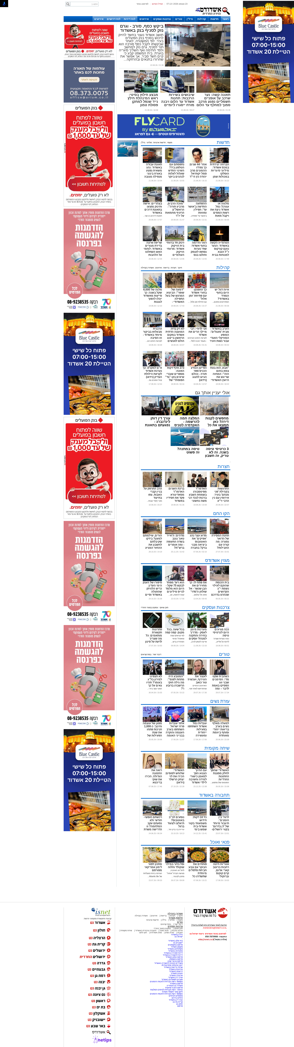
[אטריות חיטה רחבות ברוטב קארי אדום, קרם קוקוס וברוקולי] (219, 862)
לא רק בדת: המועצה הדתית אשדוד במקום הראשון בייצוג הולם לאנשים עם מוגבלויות (175, 336)
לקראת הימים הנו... (154, 341)
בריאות (166, 268)
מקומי (169, 142)
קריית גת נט (178, 1002)
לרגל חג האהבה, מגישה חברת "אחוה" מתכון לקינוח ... (175, 873)
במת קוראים (146, 654)
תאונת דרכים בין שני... (152, 216)
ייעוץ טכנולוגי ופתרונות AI (172, 965)
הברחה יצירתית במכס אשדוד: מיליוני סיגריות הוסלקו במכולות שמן (219, 170)
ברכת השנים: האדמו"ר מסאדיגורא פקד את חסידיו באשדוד (175, 494)
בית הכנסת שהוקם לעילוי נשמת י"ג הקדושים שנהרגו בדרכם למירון (220, 590)
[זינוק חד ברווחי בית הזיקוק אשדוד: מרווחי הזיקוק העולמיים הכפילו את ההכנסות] (174, 240)
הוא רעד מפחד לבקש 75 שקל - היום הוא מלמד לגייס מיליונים (175, 587)
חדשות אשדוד (176, 918)
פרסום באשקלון (176, 959)
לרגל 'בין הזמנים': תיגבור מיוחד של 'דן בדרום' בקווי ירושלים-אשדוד (220, 825)
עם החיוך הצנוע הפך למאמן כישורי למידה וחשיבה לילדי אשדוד (198, 776)
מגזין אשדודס (217, 560)
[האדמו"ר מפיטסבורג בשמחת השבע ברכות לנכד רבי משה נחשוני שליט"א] (197, 486)
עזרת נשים (220, 701)
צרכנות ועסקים (162, 19)
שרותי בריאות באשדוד (173, 967)
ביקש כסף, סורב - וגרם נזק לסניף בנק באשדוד (142, 28)
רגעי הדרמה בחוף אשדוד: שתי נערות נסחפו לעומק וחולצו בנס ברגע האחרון (199, 250)
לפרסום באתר (142, 4)
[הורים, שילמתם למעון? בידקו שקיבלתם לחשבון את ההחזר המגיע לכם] (152, 533)
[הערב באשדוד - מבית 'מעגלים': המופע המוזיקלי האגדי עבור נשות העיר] (219, 326)
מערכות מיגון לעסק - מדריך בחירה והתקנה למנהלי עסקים (198, 634)
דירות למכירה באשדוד (173, 953)
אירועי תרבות (177, 930)
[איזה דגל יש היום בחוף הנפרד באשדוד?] (219, 287)
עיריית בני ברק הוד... (175, 829)
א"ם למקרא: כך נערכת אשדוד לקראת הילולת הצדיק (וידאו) (152, 372)
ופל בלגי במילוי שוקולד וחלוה (175, 866)
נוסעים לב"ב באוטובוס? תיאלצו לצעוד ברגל (176, 822)
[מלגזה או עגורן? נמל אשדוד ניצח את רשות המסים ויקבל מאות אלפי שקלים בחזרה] (219, 201)
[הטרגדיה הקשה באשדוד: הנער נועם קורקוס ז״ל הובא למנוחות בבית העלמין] (219, 240)
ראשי (226, 19)
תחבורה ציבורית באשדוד (145, 930)
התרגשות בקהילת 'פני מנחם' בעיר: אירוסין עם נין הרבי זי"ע (220, 494)
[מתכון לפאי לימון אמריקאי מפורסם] (152, 862)
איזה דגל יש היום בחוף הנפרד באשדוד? (222, 294)
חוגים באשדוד (177, 973)
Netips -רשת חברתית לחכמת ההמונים (166, 981)
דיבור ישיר (157, 654)
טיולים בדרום (177, 998)
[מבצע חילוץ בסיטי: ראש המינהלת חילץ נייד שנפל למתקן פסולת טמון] (141, 92)
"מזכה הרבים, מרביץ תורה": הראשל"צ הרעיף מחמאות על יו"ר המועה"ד (174, 211)
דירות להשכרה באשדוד (173, 955)
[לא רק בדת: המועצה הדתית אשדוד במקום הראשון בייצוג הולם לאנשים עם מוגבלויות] (174, 326)
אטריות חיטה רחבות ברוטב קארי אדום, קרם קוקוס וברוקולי (221, 870)
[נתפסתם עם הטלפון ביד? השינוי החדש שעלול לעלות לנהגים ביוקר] (174, 162)
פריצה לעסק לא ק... (198, 642)
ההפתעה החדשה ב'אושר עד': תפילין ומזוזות (197, 208)
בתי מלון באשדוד (175, 941)
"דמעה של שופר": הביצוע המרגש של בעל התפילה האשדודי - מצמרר (174, 297)
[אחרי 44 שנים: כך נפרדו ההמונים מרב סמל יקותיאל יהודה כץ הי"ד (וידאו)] (197, 162)
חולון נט (179, 1004)
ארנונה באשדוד (176, 975)
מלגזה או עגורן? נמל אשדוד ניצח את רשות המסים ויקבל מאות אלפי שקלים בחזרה (219, 212)
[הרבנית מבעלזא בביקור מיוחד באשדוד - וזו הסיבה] (152, 326)
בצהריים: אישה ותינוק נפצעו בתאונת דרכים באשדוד (152, 208)
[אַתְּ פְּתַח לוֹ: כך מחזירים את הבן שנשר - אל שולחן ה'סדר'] (197, 580)
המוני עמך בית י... (154, 688)
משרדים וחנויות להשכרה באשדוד (168, 963)
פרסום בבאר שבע (175, 961)
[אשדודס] (207, 917)
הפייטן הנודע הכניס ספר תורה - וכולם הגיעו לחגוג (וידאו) (199, 373)
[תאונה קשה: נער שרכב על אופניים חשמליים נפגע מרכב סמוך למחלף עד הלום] (213, 92)
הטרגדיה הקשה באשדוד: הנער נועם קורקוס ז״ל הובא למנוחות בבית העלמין (219, 250)
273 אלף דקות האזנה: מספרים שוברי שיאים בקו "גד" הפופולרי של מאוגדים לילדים (174, 377)
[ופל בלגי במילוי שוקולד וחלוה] (174, 862)
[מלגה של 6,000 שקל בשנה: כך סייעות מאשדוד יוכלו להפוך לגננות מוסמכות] (152, 287)
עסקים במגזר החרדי (149, 607)
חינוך (180, 268)
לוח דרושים (113, 19)
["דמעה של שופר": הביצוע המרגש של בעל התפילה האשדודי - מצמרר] (174, 287)
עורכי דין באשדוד (175, 977)
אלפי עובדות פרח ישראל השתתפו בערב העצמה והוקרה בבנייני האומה (175, 729)
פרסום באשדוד (176, 983)
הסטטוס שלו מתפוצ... (219, 782)
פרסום (180, 1006)
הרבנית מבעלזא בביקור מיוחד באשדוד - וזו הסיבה (152, 333)
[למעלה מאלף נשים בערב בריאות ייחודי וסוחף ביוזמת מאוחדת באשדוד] (219, 721)
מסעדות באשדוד (175, 951)
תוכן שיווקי (164, 607)
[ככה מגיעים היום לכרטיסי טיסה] (219, 627)
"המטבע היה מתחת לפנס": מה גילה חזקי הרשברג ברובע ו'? (175, 682)
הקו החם (221, 513)
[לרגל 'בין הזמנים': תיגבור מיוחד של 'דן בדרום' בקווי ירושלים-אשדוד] (219, 815)
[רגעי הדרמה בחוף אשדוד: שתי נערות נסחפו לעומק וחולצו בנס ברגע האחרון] (197, 240)
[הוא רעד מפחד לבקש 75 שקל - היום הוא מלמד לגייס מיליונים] (174, 580)
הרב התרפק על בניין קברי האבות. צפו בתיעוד (153, 493)
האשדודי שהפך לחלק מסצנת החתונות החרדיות (219, 775)
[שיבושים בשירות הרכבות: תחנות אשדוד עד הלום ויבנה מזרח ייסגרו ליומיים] (177, 92)
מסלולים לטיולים (176, 996)
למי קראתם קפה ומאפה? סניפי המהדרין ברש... (177, 638)
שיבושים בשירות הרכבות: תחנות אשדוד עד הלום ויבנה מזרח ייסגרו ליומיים (177, 100)
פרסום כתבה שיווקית (174, 987)
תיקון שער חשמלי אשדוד (172, 992)
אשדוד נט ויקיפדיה (174, 985)
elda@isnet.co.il (206, 939)
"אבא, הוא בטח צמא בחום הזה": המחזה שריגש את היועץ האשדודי (219, 373)
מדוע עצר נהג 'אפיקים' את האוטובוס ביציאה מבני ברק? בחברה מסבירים (198, 543)
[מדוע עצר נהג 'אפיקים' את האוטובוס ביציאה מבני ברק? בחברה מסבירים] (197, 533)
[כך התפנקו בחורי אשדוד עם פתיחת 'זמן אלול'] (197, 287)
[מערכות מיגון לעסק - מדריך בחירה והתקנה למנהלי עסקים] (197, 627)
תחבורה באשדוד (214, 795)
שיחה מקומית (217, 748)
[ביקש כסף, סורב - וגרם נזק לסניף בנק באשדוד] (197, 66)
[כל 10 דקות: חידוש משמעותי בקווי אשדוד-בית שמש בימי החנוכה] (197, 815)
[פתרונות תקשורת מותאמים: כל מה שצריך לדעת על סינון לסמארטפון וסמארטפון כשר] (152, 627)
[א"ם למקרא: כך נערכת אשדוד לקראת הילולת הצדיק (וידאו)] (152, 365)
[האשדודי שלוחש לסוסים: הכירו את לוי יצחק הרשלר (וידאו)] (174, 768)
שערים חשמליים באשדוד (172, 979)
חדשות (214, 19)
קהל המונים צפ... (155, 380)
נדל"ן (190, 19)
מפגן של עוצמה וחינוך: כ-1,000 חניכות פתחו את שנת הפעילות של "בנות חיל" (152, 731)
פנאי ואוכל (220, 842)
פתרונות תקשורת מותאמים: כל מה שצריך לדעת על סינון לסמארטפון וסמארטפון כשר (153, 640)
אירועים (144, 19)
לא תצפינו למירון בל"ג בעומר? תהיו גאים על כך (154, 681)
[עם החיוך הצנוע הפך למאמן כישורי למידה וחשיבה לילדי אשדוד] (197, 768)
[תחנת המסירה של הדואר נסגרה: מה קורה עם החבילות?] (219, 533)
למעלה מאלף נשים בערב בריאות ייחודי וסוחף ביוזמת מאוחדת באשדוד (220, 731)
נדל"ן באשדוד (177, 934)
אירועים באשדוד (176, 969)
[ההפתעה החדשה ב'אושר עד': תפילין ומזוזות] (197, 201)
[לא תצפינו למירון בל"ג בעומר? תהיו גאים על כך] (152, 674)
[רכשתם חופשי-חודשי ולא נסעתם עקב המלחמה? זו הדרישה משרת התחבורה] (152, 815)
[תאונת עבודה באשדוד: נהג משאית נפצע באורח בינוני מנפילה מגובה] (152, 162)
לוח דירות (129, 19)
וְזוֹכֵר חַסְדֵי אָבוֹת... (154, 501)
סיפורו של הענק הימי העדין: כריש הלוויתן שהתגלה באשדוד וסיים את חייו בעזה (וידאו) (152, 591)
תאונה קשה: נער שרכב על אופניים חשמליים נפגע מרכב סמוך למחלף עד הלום (213, 100)
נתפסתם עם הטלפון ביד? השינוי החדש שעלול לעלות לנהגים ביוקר (176, 170)
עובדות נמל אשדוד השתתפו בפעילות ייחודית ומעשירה (197, 729)
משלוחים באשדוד (175, 949)
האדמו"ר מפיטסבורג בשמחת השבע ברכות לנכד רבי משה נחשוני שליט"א (197, 496)
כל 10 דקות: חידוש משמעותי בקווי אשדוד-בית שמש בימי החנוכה (198, 825)
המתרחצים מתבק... (220, 302)
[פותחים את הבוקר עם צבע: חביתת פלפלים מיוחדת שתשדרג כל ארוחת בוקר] (197, 862)
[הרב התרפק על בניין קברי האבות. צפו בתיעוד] (152, 486)
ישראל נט (179, 936)
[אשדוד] (212, 15)
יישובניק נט (178, 943)
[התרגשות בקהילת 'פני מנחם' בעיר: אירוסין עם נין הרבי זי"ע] (219, 486)
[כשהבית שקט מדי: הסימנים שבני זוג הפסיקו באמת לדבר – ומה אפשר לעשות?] (219, 674)
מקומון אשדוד (177, 947)
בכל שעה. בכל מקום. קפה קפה (174, 631)
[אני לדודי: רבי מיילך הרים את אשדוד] (197, 326)
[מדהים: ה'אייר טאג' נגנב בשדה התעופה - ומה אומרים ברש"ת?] (174, 533)
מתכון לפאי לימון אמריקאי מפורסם (153, 867)
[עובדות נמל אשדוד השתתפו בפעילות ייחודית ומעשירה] (197, 721)
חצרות (173, 268)
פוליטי (149, 142)
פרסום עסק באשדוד (174, 957)
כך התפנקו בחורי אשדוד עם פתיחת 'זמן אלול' (198, 294)
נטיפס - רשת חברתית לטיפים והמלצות (166, 989)
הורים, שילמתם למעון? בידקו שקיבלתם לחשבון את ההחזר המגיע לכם (152, 543)
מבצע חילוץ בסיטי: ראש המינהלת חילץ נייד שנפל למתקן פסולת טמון (143, 100)
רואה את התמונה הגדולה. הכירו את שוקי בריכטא (153, 776)
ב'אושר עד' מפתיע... (198, 216)
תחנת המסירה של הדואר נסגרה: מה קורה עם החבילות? (220, 541)
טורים (178, 19)
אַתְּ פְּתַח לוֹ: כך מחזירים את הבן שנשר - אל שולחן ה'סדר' (198, 587)
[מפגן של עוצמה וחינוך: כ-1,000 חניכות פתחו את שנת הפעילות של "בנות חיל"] (152, 721)
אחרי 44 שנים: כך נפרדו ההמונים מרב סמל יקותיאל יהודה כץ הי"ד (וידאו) (198, 172)
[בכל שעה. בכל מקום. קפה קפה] (174, 627)
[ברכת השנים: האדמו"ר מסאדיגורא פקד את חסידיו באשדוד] (174, 486)
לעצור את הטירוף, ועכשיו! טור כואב (197, 679)
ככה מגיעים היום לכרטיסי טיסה (221, 632)
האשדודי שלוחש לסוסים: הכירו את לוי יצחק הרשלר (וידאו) (174, 776)
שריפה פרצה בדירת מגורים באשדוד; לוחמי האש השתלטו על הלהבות (153, 248)
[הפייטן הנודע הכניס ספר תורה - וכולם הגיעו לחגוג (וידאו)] (197, 365)
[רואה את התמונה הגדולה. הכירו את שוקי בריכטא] (152, 768)
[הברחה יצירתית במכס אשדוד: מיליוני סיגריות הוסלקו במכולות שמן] (219, 162)
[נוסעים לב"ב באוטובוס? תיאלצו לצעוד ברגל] (174, 815)
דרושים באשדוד (176, 971)
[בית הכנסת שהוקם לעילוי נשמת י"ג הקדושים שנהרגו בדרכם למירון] (219, 580)
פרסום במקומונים (175, 945)
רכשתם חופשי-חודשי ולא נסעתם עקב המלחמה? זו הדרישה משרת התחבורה (153, 825)
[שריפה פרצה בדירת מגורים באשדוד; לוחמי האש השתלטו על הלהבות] (152, 240)
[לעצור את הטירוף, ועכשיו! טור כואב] (197, 674)
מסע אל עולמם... (199, 595)
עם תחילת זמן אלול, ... (197, 302)
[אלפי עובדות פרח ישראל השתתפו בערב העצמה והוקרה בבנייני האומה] (174, 721)
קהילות (201, 19)
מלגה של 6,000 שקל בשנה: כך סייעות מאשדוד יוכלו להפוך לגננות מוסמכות (152, 297)
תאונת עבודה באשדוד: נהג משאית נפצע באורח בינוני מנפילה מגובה (153, 170)
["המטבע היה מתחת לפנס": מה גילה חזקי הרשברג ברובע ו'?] (174, 674)
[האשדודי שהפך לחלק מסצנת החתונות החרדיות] (219, 768)
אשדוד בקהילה (147, 268)
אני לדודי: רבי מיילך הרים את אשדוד (198, 331)
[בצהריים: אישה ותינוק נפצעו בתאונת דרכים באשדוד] (152, 201)
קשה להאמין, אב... (176, 595)
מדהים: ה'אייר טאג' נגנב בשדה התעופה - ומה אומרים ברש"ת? (175, 541)
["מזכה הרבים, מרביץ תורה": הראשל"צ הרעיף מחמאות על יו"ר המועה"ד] (174, 201)
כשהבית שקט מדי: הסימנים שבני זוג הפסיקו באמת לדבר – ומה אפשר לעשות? (220, 684)
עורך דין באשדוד (176, 1000)
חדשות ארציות (159, 142)
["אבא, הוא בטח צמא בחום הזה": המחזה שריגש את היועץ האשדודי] (219, 365)
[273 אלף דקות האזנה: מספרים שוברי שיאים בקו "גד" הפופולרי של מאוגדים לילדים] (174, 365)
